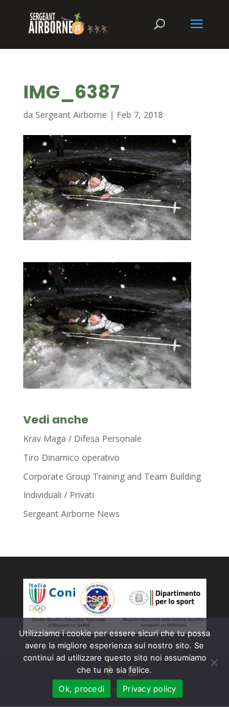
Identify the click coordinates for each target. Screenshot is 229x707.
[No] (214, 662)
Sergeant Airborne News (71, 513)
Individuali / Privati (58, 494)
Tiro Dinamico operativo (71, 457)
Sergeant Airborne (71, 114)
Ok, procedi (81, 689)
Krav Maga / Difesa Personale (82, 438)
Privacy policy (149, 689)
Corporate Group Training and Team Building (112, 476)
